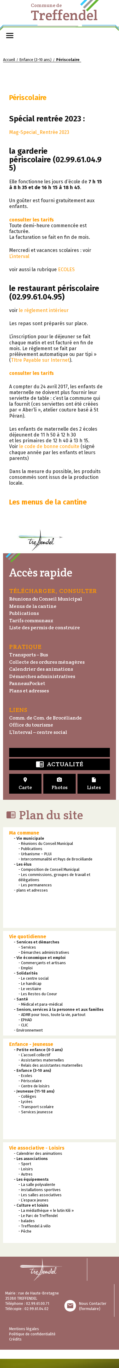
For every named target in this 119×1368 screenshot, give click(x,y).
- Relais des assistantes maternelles (50, 1065)
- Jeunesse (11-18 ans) (34, 1091)
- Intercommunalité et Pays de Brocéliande (55, 859)
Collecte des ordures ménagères (47, 662)
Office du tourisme (31, 725)
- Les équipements (31, 1179)
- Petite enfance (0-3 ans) (38, 1049)
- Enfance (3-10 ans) (32, 1070)
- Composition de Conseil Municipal (48, 869)
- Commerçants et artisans (42, 962)
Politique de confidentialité (32, 1334)
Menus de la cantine (32, 606)
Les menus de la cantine (48, 502)
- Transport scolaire (36, 1106)
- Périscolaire (30, 1081)
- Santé (21, 999)
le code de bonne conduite (49, 446)
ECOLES (66, 269)
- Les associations (31, 1158)
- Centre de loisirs (34, 1086)
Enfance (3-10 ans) (36, 59)
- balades (26, 1221)
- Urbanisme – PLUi (35, 854)
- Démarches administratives (43, 952)
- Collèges (27, 1096)
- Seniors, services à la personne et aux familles (58, 1009)
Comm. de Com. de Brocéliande (45, 718)
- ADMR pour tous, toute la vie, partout (51, 1014)
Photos (59, 784)
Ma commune (24, 833)
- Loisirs (25, 1169)
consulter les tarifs (31, 220)
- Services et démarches (36, 942)
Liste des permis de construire (44, 627)
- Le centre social (33, 978)
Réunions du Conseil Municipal (45, 599)
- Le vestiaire (29, 988)
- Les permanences (35, 885)
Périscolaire (27, 98)
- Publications (30, 848)
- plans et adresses (31, 890)
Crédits (15, 1339)
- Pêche (24, 1231)
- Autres (25, 1174)
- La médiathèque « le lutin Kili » (46, 1210)
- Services (27, 947)
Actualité (59, 764)
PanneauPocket (27, 683)
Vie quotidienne (27, 936)
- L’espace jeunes (33, 1200)
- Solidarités (26, 973)
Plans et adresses (29, 691)
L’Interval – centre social (38, 732)
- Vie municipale (29, 838)
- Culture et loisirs (31, 1205)
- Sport (24, 1164)
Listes (94, 784)
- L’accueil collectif (34, 1055)
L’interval (19, 256)
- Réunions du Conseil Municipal (45, 843)
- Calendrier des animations (38, 1153)
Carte (25, 784)
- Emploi (25, 968)
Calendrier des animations (41, 669)
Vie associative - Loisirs (36, 1148)
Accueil (9, 59)
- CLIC (23, 1025)
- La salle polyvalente (36, 1184)
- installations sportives (39, 1189)
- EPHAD (25, 1020)
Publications (24, 613)
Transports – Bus (28, 655)
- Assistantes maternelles (41, 1060)
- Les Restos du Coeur (37, 994)
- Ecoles (25, 1075)
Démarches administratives (42, 676)
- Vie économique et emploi (40, 957)
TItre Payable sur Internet (40, 360)
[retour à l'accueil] (43, 1269)
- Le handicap (29, 983)
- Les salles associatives (40, 1195)
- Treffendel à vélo (34, 1226)
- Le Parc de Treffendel (38, 1215)
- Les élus (22, 864)
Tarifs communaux (31, 620)
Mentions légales (24, 1329)
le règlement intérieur (44, 310)
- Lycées (25, 1101)
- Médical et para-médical (40, 1004)
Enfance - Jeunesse (31, 1044)
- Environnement (28, 1030)
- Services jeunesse (35, 1112)
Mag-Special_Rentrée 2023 (39, 132)
